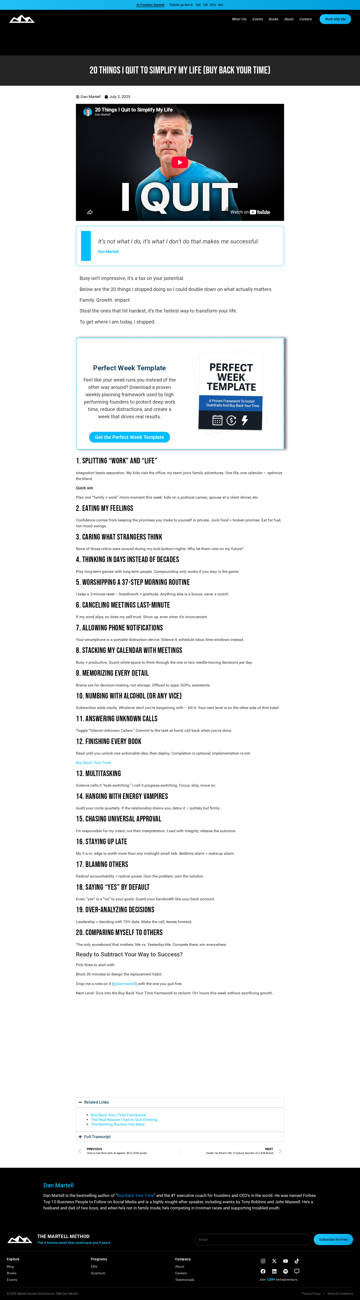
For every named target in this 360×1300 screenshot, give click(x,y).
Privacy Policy (311, 1293)
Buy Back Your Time (93, 762)
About (289, 19)
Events (257, 19)
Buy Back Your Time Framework (118, 1115)
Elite (94, 1266)
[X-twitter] (274, 1261)
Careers (306, 19)
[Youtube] (285, 1261)
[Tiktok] (297, 1261)
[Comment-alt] (297, 1271)
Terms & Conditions (340, 1293)
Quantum (98, 1273)
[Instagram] (263, 1261)
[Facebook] (263, 1271)
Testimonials (184, 1280)
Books (273, 19)
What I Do (239, 19)
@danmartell (124, 983)
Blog (10, 1266)
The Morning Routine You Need (117, 1124)
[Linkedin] (274, 1271)
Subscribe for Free (333, 1239)
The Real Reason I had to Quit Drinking (124, 1119)
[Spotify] (285, 1271)
